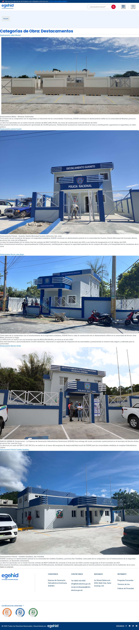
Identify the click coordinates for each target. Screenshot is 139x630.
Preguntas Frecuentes (125, 580)
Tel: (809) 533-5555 (78, 581)
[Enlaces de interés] (123, 7)
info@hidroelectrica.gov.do (81, 584)
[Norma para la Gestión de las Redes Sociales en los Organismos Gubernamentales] (7, 613)
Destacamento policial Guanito (11, 129)
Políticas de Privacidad (125, 588)
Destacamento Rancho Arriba (10, 346)
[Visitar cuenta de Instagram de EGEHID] (136, 626)
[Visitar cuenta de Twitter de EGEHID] (133, 626)
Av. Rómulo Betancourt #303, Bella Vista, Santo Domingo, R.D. (102, 583)
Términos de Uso (123, 584)
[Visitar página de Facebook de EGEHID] (126, 626)
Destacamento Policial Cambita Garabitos (14, 450)
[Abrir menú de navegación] (133, 7)
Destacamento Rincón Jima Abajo (12, 254)
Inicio (5, 18)
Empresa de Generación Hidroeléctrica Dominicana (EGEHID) (57, 583)
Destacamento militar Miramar (10, 35)
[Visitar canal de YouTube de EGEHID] (129, 626)
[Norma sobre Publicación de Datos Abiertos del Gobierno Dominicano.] (33, 613)
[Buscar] (113, 7)
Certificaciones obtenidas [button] (12, 606)
